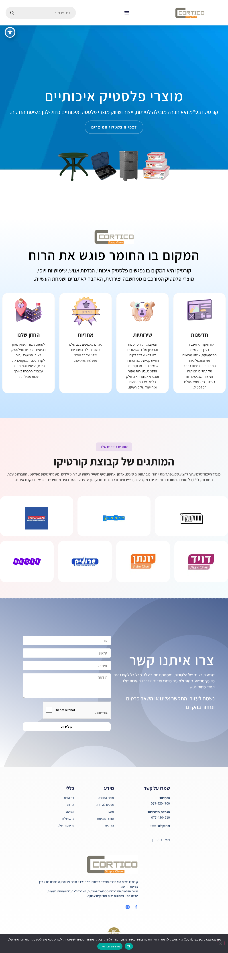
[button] (126, 13)
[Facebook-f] (136, 907)
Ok (129, 946)
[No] (221, 943)
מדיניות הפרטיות (110, 946)
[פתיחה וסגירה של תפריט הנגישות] (10, 32)
